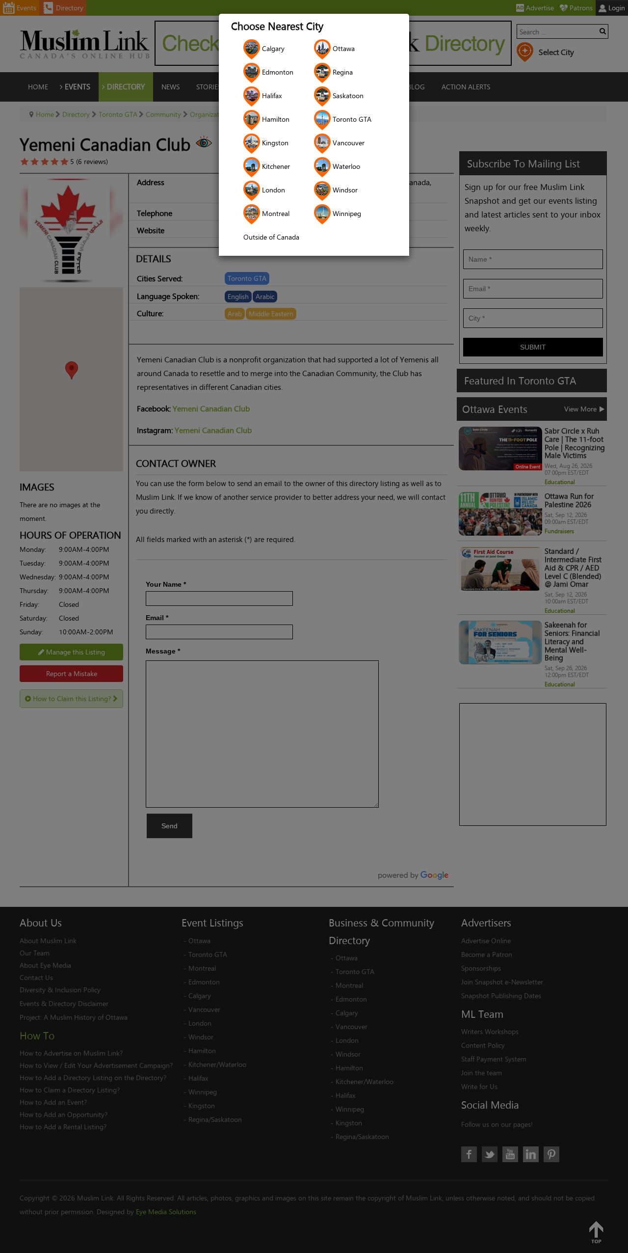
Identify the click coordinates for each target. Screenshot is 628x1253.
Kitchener (275, 166)
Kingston (274, 142)
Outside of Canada (271, 237)
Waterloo (345, 166)
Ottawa (343, 48)
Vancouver (348, 142)
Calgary (272, 48)
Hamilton (274, 119)
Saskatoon (347, 95)
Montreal (274, 213)
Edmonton (276, 72)
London (272, 190)
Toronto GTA (351, 119)
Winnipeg (346, 213)
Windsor (344, 190)
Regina (342, 72)
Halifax (271, 95)
